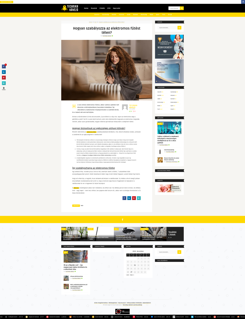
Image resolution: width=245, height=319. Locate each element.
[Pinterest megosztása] (134, 199)
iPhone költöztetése (76, 276)
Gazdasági (105, 14)
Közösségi (144, 14)
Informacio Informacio (172, 161)
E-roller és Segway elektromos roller (98, 238)
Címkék (102, 8)
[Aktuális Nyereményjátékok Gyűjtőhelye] (169, 58)
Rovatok (94, 8)
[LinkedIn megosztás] (4, 73)
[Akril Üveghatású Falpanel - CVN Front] (169, 83)
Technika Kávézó (107, 36)
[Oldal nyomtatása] (139, 199)
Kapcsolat (116, 8)
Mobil (151, 14)
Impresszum (122, 303)
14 (135, 265)
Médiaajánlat (113, 303)
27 (131, 272)
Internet (121, 14)
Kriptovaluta (174, 102)
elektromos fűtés (91, 132)
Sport (157, 14)
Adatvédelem (147, 303)
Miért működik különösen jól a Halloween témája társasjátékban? (78, 286)
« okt (127, 275)
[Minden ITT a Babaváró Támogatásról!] (169, 192)
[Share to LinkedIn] (129, 199)
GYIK (108, 8)
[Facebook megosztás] (124, 199)
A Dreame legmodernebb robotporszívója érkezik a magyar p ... (126, 239)
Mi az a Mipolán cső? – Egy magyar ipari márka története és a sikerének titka (75, 267)
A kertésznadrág (169, 150)
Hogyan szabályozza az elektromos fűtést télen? (112, 22)
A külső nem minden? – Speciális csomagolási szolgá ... (152, 238)
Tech (163, 14)
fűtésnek (76, 188)
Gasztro (96, 14)
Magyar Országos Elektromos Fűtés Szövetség (96, 155)
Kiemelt (135, 14)
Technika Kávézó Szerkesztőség (132, 305)
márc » (132, 275)
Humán (114, 14)
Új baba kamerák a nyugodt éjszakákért (72, 238)
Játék (128, 14)
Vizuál (170, 14)
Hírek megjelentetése (101, 303)
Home (86, 8)
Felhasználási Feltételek (134, 303)
